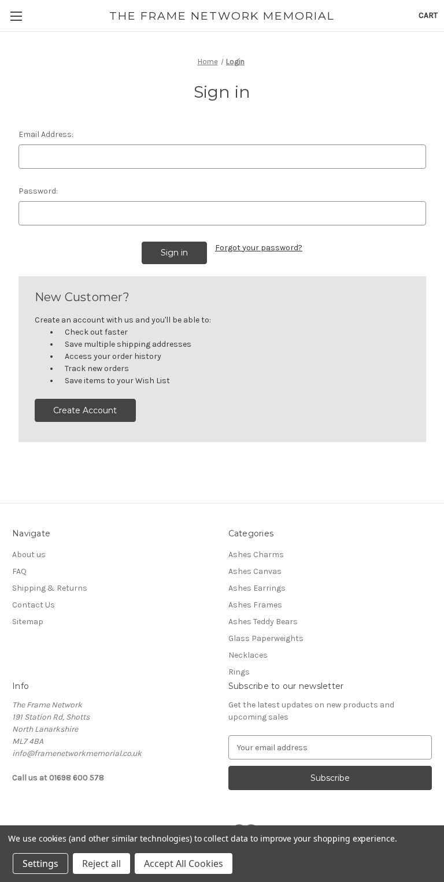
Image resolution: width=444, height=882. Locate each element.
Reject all (101, 863)
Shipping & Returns (49, 588)
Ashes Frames (255, 605)
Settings (40, 863)
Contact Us (33, 605)
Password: (38, 191)
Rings (239, 672)
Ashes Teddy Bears (263, 622)
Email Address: (45, 134)
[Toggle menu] (16, 16)
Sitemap (27, 622)
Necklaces (248, 655)
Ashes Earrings (257, 588)
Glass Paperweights (266, 638)
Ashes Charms (256, 554)
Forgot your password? (258, 248)
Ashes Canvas (255, 571)
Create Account (85, 410)
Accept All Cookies (183, 863)
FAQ (19, 571)
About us (29, 554)
